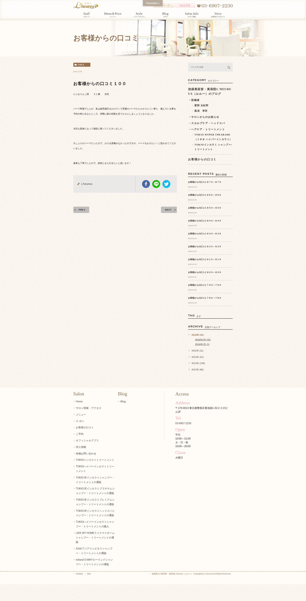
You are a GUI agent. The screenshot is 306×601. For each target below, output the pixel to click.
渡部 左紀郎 (201, 105)
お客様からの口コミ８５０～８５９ (204, 208)
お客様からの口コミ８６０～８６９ (204, 195)
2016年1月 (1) (202, 344)
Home (79, 401)
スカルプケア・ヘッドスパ (208, 123)
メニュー (81, 414)
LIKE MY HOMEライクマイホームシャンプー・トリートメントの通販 (95, 538)
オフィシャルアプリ (87, 440)
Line (156, 184)
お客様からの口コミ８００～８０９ (204, 272)
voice (81, 65)
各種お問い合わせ (86, 453)
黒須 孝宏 (201, 111)
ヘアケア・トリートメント (208, 129)
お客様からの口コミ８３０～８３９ (204, 233)
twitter (166, 184)
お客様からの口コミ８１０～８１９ (204, 259)
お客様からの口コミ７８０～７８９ (204, 298)
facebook (146, 184)
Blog (123, 401)
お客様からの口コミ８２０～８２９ (204, 246)
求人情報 (81, 447)
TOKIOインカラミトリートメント (95, 460)
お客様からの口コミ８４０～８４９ (204, 220)
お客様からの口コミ (202, 159)
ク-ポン (80, 421)
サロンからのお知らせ (205, 117)
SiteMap (79, 574)
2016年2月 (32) (203, 339)
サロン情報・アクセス (88, 408)
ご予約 (80, 434)
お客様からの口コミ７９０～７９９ (204, 285)
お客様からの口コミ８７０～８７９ (204, 182)
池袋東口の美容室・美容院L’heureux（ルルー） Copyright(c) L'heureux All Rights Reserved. (191, 574)
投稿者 (195, 100)
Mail (89, 574)
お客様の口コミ (85, 427)
